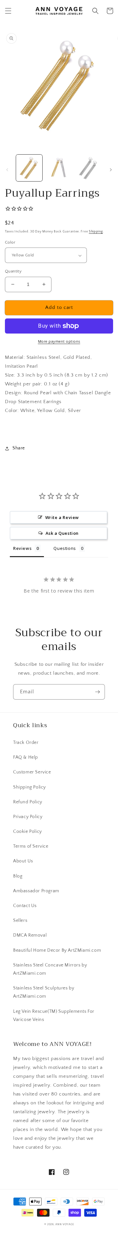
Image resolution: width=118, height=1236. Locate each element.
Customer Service (32, 772)
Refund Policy (27, 802)
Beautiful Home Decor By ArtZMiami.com (57, 950)
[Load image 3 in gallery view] (88, 168)
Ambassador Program (36, 891)
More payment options (59, 341)
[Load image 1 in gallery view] (29, 168)
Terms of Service (31, 846)
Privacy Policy (27, 816)
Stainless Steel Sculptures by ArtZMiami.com (43, 992)
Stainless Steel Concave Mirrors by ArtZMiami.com (50, 969)
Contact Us (25, 905)
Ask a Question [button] (62, 533)
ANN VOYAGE (64, 1224)
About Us (23, 861)
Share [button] (18, 448)
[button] (8, 11)
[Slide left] (7, 170)
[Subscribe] (97, 692)
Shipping (96, 231)
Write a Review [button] (62, 517)
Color (10, 242)
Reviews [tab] (22, 548)
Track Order (26, 742)
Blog (17, 876)
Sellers (20, 920)
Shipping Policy (29, 787)
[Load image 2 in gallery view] (59, 168)
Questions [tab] (64, 548)
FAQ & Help (25, 757)
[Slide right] (111, 170)
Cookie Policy (27, 831)
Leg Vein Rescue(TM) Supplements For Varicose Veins (53, 1015)
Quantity (13, 271)
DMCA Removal (30, 935)
